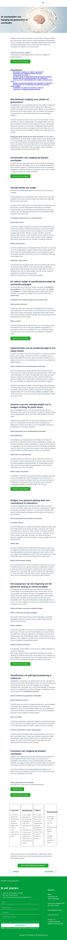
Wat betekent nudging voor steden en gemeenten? (28, 72)
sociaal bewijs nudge (25, 190)
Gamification (14, 681)
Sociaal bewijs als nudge (20, 75)
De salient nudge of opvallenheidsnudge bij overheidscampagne (32, 76)
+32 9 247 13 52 (53, 915)
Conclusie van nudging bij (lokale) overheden (26, 89)
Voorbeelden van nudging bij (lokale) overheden (27, 73)
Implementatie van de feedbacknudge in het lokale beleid (30, 78)
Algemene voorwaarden (55, 924)
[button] (43, 2)
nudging (14, 105)
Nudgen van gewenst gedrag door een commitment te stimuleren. (33, 83)
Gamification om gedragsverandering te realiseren (28, 88)
